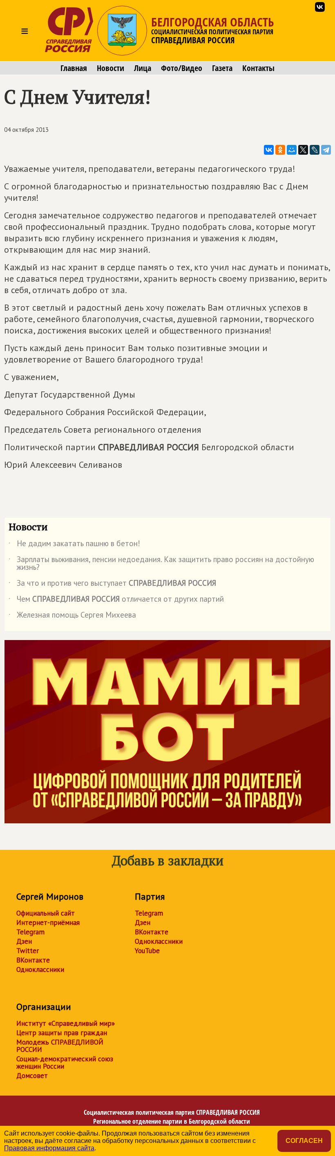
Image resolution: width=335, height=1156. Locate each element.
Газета (222, 68)
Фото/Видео (181, 68)
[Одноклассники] (280, 150)
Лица (142, 68)
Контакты (258, 68)
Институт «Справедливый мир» (65, 1023)
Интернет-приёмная (48, 922)
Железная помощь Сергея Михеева (72, 616)
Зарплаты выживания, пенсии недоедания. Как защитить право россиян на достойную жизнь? (161, 564)
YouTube (147, 950)
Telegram (30, 932)
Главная (73, 68)
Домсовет (32, 1075)
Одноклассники (40, 969)
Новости (110, 68)
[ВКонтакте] (269, 150)
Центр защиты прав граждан (61, 1032)
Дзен (24, 941)
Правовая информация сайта (49, 1148)
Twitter (27, 950)
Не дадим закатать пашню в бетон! (74, 545)
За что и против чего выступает (112, 584)
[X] (303, 150)
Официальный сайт (45, 913)
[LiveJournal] (314, 150)
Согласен (304, 1140)
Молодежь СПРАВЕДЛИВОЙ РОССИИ (59, 1045)
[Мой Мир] (292, 150)
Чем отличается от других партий (116, 600)
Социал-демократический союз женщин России (64, 1062)
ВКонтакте (33, 960)
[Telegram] (326, 150)
